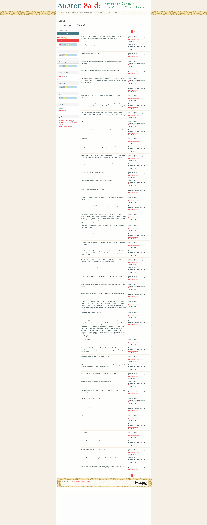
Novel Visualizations (86, 13)
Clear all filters (61, 37)
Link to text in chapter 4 (133, 98)
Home (62, 13)
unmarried (61, 76)
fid (59, 108)
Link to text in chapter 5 (133, 184)
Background (99, 13)
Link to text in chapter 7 (133, 418)
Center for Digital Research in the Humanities (81, 481)
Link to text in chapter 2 (133, 39)
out (59, 97)
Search (108, 13)
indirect (61, 110)
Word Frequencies (72, 13)
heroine (61, 65)
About (115, 13)
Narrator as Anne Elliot (65, 120)
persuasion (61, 44)
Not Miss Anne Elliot (64, 126)
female (60, 55)
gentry (60, 87)
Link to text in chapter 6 (133, 254)
